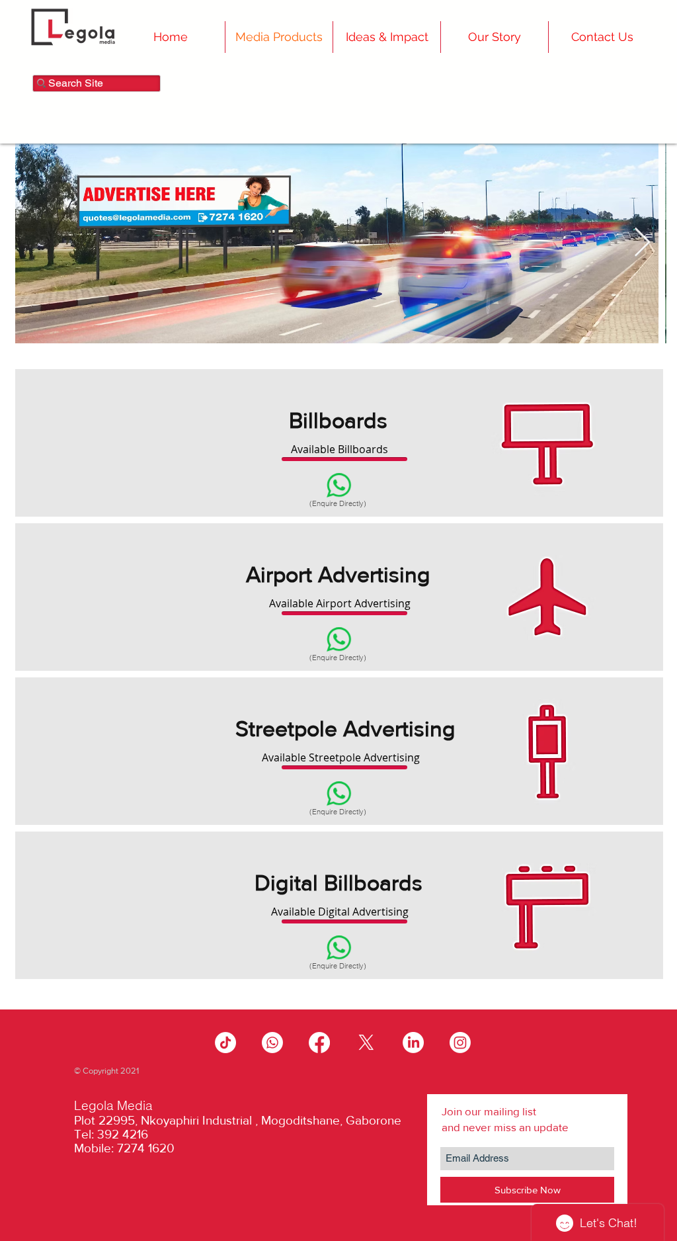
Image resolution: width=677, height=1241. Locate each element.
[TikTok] (225, 1042)
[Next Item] (642, 243)
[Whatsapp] (272, 1042)
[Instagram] (460, 1042)
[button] (494, 37)
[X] (366, 1042)
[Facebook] (319, 1042)
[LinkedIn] (413, 1042)
